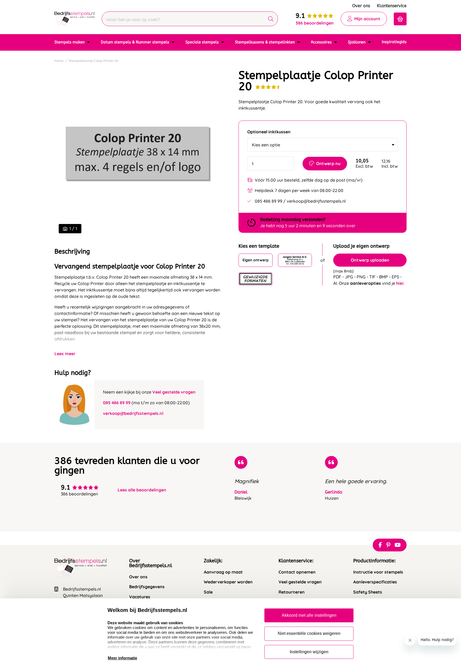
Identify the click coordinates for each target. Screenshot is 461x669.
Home (58, 61)
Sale (208, 592)
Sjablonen (357, 42)
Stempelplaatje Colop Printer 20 (93, 61)
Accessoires (322, 42)
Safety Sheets (367, 592)
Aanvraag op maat (223, 572)
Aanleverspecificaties (375, 581)
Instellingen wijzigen (309, 652)
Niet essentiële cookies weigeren (309, 633)
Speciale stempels (202, 42)
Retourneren (292, 592)
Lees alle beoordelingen (142, 489)
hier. (400, 283)
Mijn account (367, 18)
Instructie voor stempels (378, 572)
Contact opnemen (297, 572)
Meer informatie (122, 658)
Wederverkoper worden (228, 581)
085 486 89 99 (116, 402)
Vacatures (139, 596)
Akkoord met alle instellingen (309, 615)
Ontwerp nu (328, 163)
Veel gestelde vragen (174, 392)
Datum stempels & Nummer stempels (135, 42)
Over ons (361, 5)
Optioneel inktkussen (269, 131)
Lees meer (64, 353)
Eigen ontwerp (256, 260)
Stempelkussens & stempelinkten (265, 42)
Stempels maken (70, 42)
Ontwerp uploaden (370, 260)
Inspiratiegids (394, 42)
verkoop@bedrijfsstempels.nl (133, 413)
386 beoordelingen (315, 23)
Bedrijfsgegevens (147, 586)
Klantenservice (392, 5)
